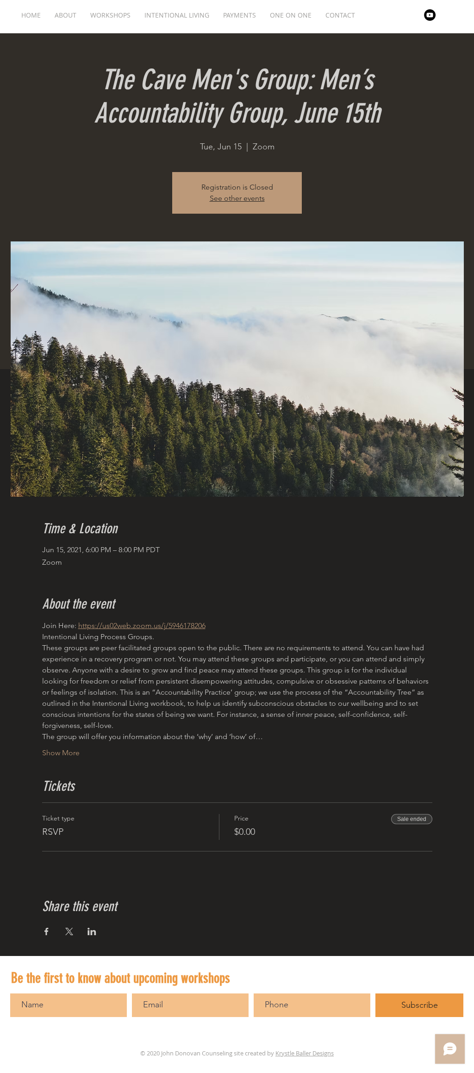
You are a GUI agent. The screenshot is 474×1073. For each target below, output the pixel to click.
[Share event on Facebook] (46, 931)
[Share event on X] (69, 931)
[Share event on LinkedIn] (91, 931)
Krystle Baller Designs (304, 1053)
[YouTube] (430, 15)
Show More (61, 752)
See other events (237, 198)
